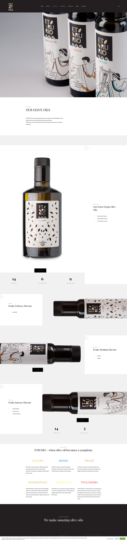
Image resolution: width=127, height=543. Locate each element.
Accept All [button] (123, 538)
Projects (70, 6)
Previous (42, 405)
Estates (63, 6)
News (77, 6)
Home (42, 6)
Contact (83, 6)
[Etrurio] (10, 6)
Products (55, 6)
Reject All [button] (117, 538)
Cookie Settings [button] (110, 538)
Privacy (37, 535)
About (48, 6)
